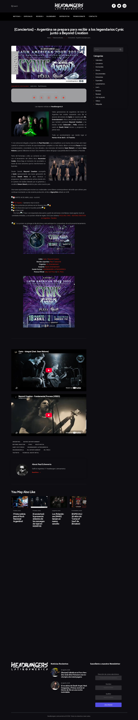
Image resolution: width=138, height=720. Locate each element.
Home (49, 38)
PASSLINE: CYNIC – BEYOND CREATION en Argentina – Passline (63, 216)
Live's (97, 87)
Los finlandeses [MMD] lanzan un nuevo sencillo (58, 519)
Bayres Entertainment (31, 442)
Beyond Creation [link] (53, 259)
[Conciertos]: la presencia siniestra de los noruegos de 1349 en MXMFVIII (38, 520)
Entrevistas (99, 77)
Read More (35, 472)
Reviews (98, 94)
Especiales (99, 80)
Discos (98, 70)
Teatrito (16, 453)
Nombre (108, 684)
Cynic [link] (45, 259)
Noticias (98, 90)
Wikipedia (99, 104)
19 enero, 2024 (37, 511)
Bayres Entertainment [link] (52, 267)
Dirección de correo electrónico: (108, 674)
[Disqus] (25, 535)
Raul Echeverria (42, 86)
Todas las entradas (58, 38)
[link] (18, 203)
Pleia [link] (51, 261)
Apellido (108, 694)
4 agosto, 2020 (56, 511)
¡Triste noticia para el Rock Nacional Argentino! (19, 518)
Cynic (30, 444)
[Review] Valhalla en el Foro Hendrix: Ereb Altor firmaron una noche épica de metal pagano (74, 675)
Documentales (100, 73)
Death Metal (39, 444)
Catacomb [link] (57, 261)
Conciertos (15, 86)
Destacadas (24, 86)
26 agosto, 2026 (65, 670)
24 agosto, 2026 (65, 683)
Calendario (99, 60)
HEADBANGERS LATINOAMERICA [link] (54, 269)
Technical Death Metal (31, 453)
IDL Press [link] (60, 272)
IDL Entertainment (34, 450)
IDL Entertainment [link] (52, 264)
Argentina (16, 442)
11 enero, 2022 (17, 511)
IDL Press (47, 450)
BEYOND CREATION (19, 444)
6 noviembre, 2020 (77, 511)
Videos (98, 101)
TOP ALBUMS (100, 97)
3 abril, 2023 (33, 86)
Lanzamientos (100, 84)
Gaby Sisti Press (18, 447)
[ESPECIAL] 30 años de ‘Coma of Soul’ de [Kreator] (77, 519)
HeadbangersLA (18, 450)
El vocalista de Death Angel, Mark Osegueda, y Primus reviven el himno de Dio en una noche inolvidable (74, 689)
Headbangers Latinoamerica (38, 447)
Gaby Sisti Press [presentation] (50, 272)
